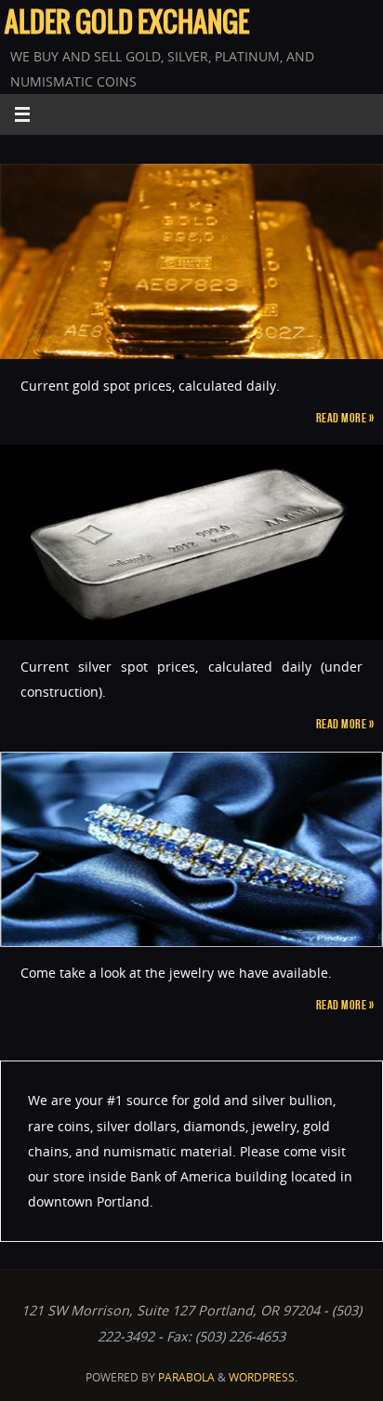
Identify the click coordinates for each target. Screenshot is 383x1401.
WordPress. (263, 1377)
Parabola (186, 1377)
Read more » (345, 417)
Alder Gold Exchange (127, 24)
